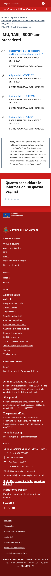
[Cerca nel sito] (46, 9)
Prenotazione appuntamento (14, 547)
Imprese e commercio (13, 333)
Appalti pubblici (10, 307)
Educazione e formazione (14, 324)
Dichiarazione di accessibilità (14, 531)
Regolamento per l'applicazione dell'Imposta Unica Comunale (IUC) (29, 52)
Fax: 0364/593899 (14, 457)
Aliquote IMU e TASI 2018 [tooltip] (22, 96)
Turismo (6, 350)
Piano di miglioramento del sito (15, 553)
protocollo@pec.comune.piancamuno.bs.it (25, 475)
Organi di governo (11, 243)
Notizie (6, 277)
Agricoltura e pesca (11, 294)
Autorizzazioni (9, 311)
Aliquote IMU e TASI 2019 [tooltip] (22, 75)
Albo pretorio (10, 397)
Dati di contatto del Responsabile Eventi (21, 371)
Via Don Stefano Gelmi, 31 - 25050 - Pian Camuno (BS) (27, 448)
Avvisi (6, 282)
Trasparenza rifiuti (14, 413)
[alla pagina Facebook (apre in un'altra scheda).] (4, 507)
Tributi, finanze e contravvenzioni (25, 345)
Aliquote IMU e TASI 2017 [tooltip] (22, 117)
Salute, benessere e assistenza (16, 341)
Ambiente (7, 299)
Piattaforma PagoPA (15, 490)
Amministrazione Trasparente (20, 381)
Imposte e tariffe (17, 17)
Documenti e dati (11, 265)
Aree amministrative (12, 248)
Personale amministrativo (14, 260)
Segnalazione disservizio (13, 542)
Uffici (5, 252)
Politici (6, 256)
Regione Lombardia (11, 3)
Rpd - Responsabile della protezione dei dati (24, 482)
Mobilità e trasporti (22, 337)
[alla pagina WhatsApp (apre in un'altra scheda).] (9, 507)
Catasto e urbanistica (12, 315)
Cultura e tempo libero (13, 320)
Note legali (8, 520)
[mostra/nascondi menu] (4, 9)
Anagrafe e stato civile (13, 303)
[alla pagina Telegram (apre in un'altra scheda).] (13, 507)
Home (4, 17)
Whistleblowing (12, 432)
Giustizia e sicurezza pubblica (16, 328)
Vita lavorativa (9, 354)
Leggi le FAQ (8, 537)
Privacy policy (9, 526)
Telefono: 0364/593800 (17, 453)
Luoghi (6, 366)
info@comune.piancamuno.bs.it (20, 471)
